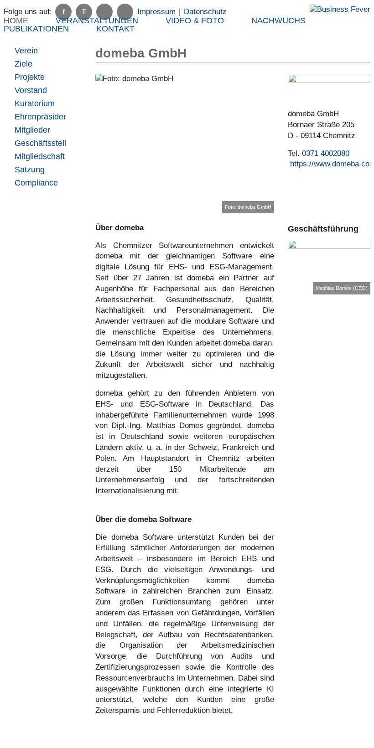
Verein (26, 50)
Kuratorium (35, 103)
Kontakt (115, 28)
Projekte (30, 77)
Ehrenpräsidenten (40, 116)
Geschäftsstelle (40, 143)
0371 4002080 (325, 153)
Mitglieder (32, 129)
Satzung (30, 169)
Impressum (156, 11)
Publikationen (36, 28)
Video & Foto (195, 20)
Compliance (36, 182)
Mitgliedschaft (40, 156)
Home (16, 20)
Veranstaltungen (97, 20)
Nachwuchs (278, 20)
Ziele (23, 63)
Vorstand (31, 90)
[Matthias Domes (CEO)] (329, 267)
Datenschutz (205, 11)
